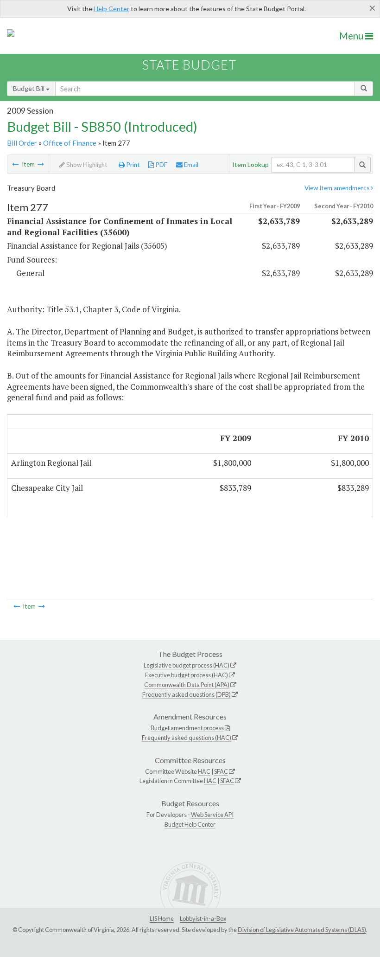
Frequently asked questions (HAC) (186, 737)
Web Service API (212, 814)
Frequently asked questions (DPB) (186, 694)
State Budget (189, 64)
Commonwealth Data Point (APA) (186, 684)
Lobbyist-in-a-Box (203, 918)
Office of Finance (69, 143)
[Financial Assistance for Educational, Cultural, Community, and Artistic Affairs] (41, 164)
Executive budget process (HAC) (186, 675)
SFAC (221, 771)
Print (132, 164)
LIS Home (162, 918)
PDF (160, 164)
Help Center (111, 9)
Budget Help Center (190, 824)
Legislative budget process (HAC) (186, 665)
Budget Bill (29, 88)
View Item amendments (337, 188)
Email (190, 164)
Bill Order (22, 143)
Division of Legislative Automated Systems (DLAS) (302, 929)
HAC (204, 771)
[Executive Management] (15, 164)
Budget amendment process (187, 728)
